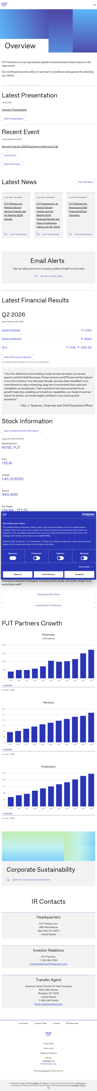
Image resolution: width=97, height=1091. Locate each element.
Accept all (79, 574)
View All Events (12, 164)
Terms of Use (48, 1048)
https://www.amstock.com (48, 1004)
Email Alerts (23, 1023)
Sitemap (48, 1058)
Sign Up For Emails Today (51, 276)
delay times (80, 1083)
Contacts (56, 1023)
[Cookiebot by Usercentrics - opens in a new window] (84, 515)
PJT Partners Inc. (44, 1071)
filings (47, 362)
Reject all (18, 574)
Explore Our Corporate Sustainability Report (31, 880)
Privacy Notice (48, 1043)
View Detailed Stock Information (21, 430)
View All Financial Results (17, 357)
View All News (85, 182)
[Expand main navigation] (94, 5)
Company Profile (40, 1023)
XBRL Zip (86, 347)
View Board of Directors (48, 605)
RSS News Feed (72, 1023)
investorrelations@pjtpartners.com (48, 964)
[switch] (36, 558)
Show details (84, 567)
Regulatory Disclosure (48, 1053)
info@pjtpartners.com (48, 1064)
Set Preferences (48, 574)
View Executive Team (48, 594)
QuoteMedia (35, 1083)
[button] (48, 686)
